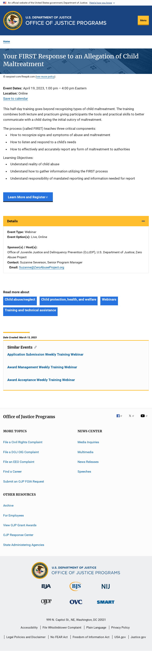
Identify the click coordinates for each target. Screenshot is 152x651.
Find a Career (12, 471)
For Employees (13, 515)
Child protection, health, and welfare (68, 299)
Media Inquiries (88, 442)
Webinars (109, 299)
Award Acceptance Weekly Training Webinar (41, 380)
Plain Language (96, 627)
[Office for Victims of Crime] (76, 605)
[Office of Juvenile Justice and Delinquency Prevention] (46, 605)
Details (12, 221)
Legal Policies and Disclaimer (26, 637)
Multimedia (85, 452)
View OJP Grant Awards (19, 525)
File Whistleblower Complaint (62, 627)
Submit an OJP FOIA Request (23, 481)
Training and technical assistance (30, 310)
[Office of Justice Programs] (13, 20)
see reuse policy (45, 76)
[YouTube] (144, 418)
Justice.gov (138, 637)
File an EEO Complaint (18, 462)
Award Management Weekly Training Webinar (42, 367)
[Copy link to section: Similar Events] (34, 347)
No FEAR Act (59, 637)
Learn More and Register (26, 197)
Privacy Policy (120, 627)
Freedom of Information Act (91, 637)
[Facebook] (121, 418)
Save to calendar (15, 99)
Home (6, 41)
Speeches (84, 471)
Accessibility (29, 627)
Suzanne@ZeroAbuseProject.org (41, 267)
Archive (8, 505)
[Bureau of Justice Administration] (46, 589)
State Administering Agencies (23, 545)
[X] (132, 418)
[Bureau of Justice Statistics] (75, 591)
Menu (143, 20)
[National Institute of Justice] (106, 589)
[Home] (66, 20)
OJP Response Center (18, 535)
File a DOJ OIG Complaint (21, 452)
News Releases (88, 462)
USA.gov (120, 637)
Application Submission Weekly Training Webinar (45, 354)
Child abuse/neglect (20, 299)
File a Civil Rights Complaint (22, 442)
